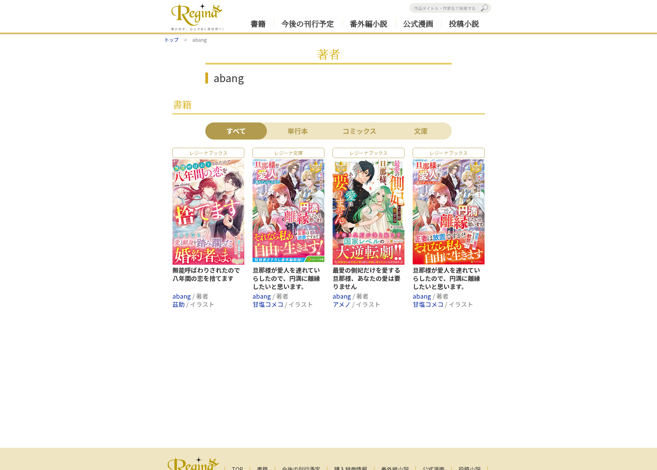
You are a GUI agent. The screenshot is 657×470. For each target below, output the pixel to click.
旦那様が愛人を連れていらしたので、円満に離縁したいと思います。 (286, 278)
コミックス (359, 131)
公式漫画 (418, 23)
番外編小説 (368, 23)
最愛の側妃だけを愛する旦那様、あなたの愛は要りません (366, 278)
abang (182, 295)
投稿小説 (464, 23)
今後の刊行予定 (307, 23)
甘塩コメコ (269, 304)
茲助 (179, 304)
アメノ (342, 304)
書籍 (258, 23)
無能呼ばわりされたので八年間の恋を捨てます (206, 274)
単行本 (297, 131)
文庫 (421, 131)
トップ (171, 39)
